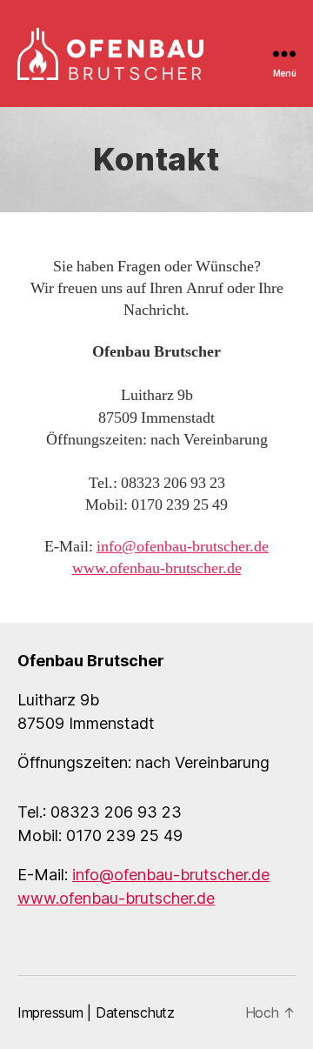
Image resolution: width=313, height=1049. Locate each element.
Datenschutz (135, 1012)
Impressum (50, 1012)
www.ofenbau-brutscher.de (157, 568)
